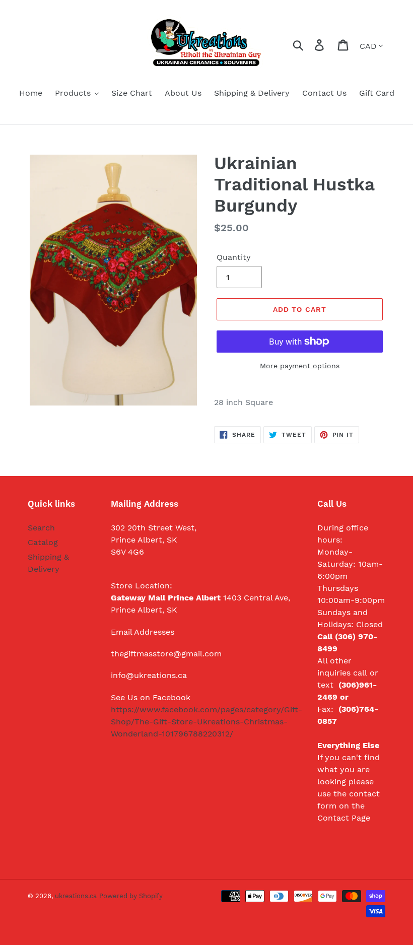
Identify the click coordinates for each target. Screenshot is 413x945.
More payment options (299, 366)
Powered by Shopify (131, 896)
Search (41, 527)
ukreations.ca (76, 896)
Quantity (234, 257)
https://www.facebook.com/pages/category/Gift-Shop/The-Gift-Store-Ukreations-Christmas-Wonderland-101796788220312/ (206, 721)
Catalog (43, 542)
